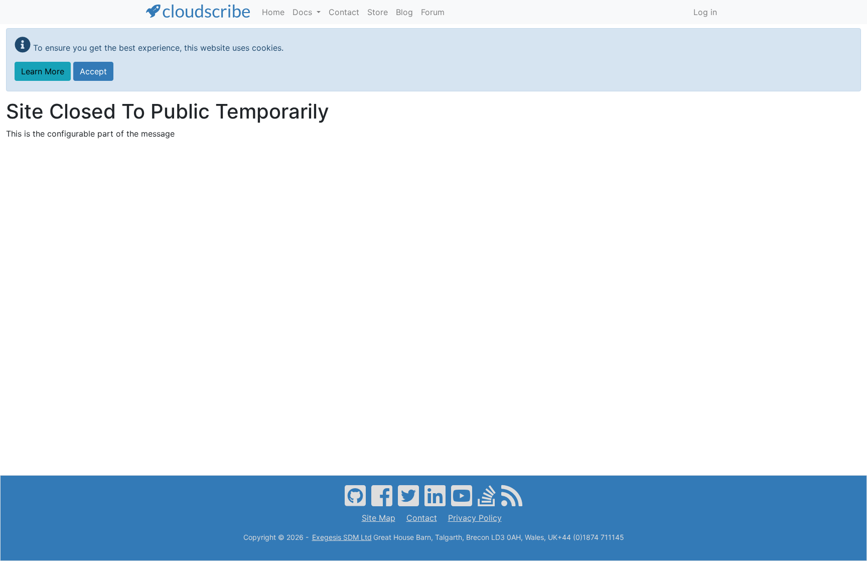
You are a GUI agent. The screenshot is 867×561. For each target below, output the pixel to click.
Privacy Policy (475, 518)
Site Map (378, 518)
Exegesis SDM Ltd (342, 537)
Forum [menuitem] (433, 12)
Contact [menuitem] (344, 12)
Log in (705, 12)
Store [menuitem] (377, 12)
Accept (93, 71)
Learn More (42, 71)
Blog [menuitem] (404, 12)
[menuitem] (705, 12)
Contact (421, 518)
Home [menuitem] (273, 12)
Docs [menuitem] (304, 12)
